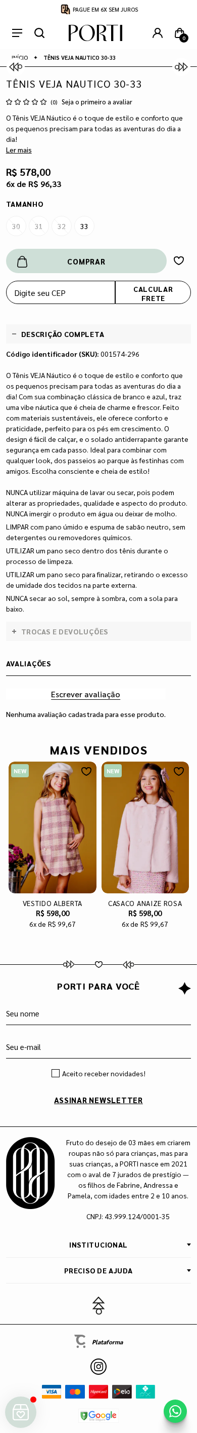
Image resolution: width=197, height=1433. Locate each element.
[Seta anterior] (16, 67)
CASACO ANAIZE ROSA (145, 903)
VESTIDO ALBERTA (52, 903)
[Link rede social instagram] (98, 1367)
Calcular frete (153, 293)
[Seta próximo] (181, 67)
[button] (98, 1306)
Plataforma (107, 1342)
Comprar (86, 261)
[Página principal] (96, 33)
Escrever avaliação (85, 694)
